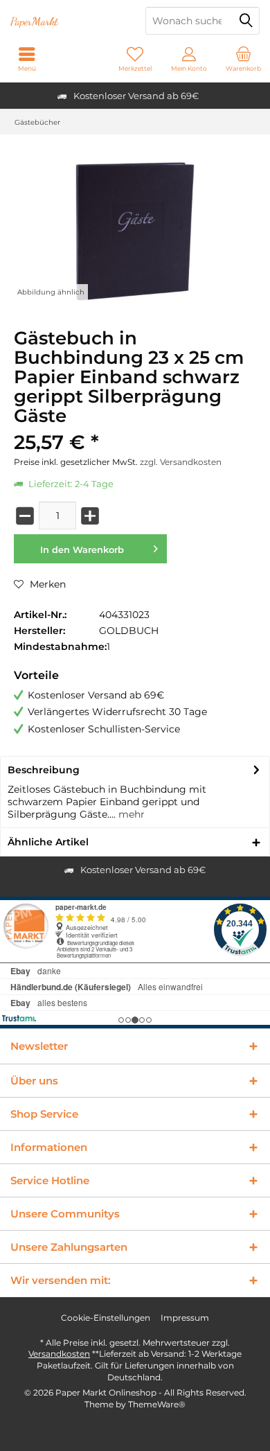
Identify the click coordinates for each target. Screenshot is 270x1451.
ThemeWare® (157, 1404)
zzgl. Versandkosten (181, 462)
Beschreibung (44, 770)
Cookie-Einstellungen (105, 1317)
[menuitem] (243, 59)
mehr (130, 814)
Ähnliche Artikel (48, 842)
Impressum (185, 1317)
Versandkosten (59, 1353)
